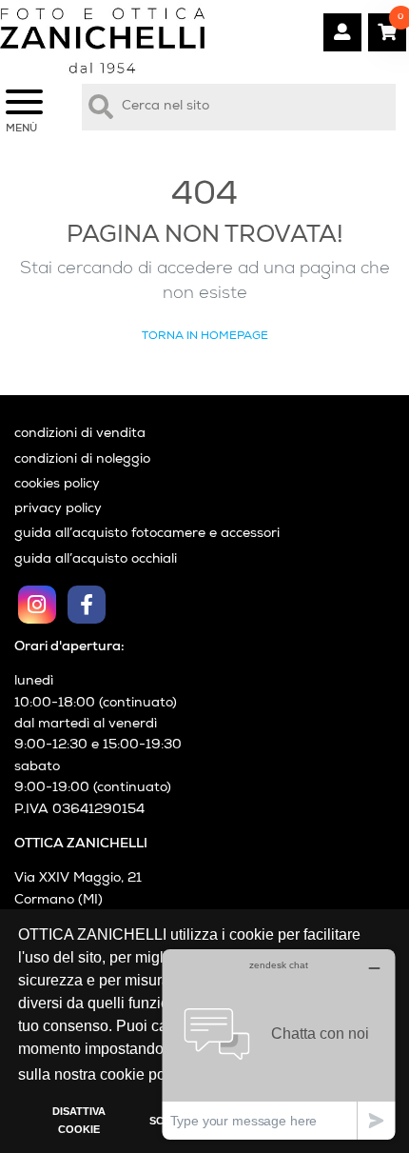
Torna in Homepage (205, 335)
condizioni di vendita (80, 434)
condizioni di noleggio (82, 460)
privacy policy (58, 509)
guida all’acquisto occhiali (95, 560)
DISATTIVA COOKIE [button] (79, 1120)
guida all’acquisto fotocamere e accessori (147, 534)
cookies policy (57, 484)
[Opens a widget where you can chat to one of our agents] (278, 1044)
